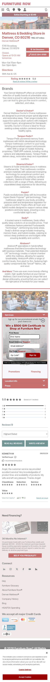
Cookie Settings (25, 670)
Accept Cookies (25, 677)
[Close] (47, 653)
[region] (25, 665)
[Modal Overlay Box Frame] (25, 341)
